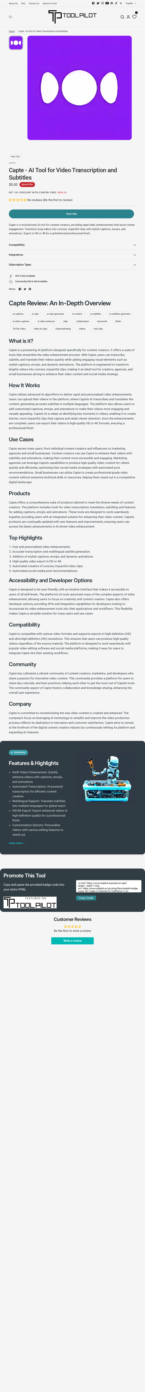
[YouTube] (107, 3)
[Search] (122, 17)
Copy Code (86, 898)
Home (12, 31)
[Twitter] (98, 3)
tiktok (118, 321)
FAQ (23, 3)
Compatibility (17, 244)
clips (65, 321)
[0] (133, 17)
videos (82, 328)
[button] (18, 200)
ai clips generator (55, 314)
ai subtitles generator (119, 314)
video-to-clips (40, 328)
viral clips (98, 328)
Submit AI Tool (50, 3)
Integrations (16, 254)
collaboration (82, 321)
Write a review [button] (72, 940)
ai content (77, 314)
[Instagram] (102, 3)
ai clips (35, 314)
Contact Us (34, 3)
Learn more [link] (15, 843)
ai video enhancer (46, 321)
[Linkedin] (121, 3)
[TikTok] (116, 3)
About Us (13, 3)
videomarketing (63, 328)
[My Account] (128, 17)
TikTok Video (19, 328)
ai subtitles (95, 314)
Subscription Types (20, 264)
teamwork (102, 321)
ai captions (18, 314)
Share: (12, 289)
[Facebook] (93, 3)
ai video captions (21, 321)
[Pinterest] (111, 3)
